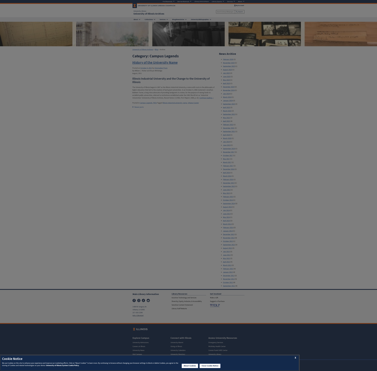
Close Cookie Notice (210, 366)
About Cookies (190, 366)
